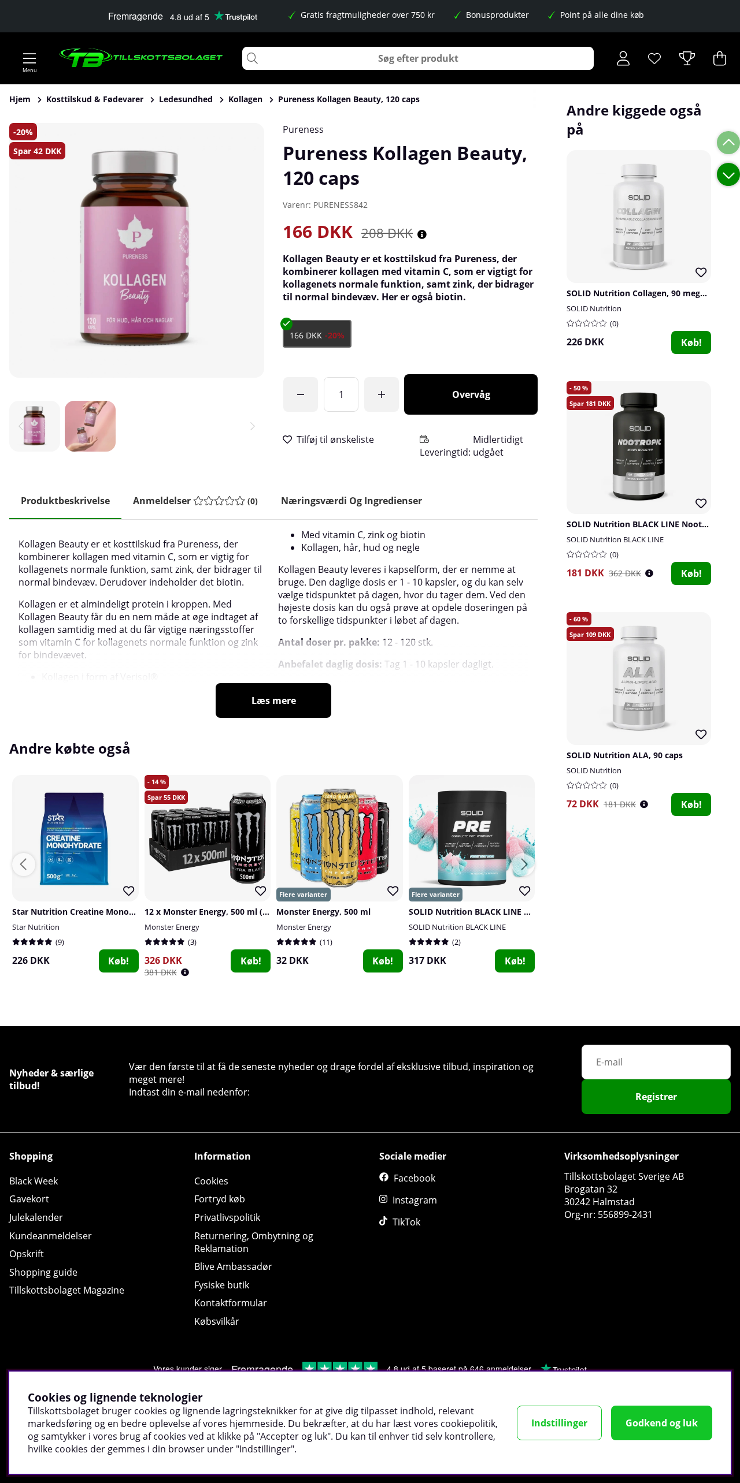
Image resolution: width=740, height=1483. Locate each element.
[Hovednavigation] (29, 58)
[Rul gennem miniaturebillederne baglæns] (20, 426)
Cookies (211, 1181)
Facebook (414, 1178)
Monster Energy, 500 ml (323, 911)
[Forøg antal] (381, 394)
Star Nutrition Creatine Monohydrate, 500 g (99, 911)
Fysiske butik (221, 1285)
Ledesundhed (186, 99)
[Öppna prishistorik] (649, 573)
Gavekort (29, 1199)
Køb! (691, 342)
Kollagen (245, 99)
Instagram (415, 1200)
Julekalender (36, 1217)
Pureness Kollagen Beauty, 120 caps (349, 99)
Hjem (20, 99)
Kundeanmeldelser (50, 1235)
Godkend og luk (662, 1423)
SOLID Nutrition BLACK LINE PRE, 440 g (486, 911)
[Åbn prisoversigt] (422, 234)
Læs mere (273, 700)
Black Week (33, 1181)
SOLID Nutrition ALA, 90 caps (625, 755)
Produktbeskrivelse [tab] (65, 500)
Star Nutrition (36, 927)
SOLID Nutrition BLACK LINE (615, 539)
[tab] (195, 501)
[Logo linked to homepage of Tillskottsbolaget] (141, 58)
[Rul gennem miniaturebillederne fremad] (252, 426)
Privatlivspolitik (227, 1217)
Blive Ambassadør (233, 1266)
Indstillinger (559, 1423)
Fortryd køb (219, 1199)
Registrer (656, 1096)
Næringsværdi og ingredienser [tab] (351, 500)
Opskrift (26, 1253)
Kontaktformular (230, 1302)
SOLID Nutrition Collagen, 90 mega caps (646, 293)
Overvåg (471, 394)
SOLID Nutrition (594, 308)
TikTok (406, 1222)
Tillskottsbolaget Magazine (66, 1290)
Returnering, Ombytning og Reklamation (253, 1242)
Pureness (303, 129)
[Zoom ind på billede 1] (136, 250)
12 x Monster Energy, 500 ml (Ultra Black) (227, 911)
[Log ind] (623, 58)
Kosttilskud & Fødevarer (94, 99)
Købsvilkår (216, 1321)
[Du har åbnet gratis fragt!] (300, 394)
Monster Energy (172, 927)
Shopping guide (43, 1272)
